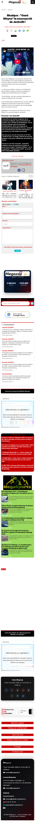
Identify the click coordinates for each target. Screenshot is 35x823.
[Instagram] (12, 690)
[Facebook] (6, 690)
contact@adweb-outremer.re (15, 799)
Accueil (3, 9)
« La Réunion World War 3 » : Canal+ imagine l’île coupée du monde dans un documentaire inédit (17, 453)
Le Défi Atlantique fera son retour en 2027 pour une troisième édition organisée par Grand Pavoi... (21, 498)
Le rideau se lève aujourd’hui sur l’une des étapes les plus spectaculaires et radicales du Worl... (21, 523)
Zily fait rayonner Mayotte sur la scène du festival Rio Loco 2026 (9, 195)
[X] (17, 690)
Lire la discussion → (8, 335)
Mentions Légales (17, 723)
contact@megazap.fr (12, 772)
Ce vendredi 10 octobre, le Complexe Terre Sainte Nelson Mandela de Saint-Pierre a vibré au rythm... (21, 537)
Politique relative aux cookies (17, 740)
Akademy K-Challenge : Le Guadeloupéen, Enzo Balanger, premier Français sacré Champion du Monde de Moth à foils (16, 546)
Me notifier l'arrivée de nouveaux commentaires (18, 247)
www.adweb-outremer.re (14, 805)
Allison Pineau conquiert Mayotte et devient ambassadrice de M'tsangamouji (17, 506)
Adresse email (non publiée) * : (11, 213)
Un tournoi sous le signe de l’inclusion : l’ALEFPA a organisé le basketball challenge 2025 (16, 532)
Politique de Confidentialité (17, 728)
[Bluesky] (23, 696)
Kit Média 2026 (17, 752)
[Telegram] (17, 696)
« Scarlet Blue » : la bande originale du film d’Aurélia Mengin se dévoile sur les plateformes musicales (26, 195)
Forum (3, 569)
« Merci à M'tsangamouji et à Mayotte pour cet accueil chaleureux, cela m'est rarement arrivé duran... (21, 510)
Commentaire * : (7, 228)
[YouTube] (23, 690)
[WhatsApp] (12, 696)
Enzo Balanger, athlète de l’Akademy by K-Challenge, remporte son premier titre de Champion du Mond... (21, 551)
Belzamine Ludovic (8, 160)
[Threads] (28, 690)
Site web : (5, 220)
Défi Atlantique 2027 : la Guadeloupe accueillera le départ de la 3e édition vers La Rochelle (17, 493)
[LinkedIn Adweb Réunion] (4, 808)
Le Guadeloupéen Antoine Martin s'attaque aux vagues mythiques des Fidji (16, 519)
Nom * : (4, 206)
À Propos (17, 747)
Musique (10, 9)
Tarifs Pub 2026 (17, 735)
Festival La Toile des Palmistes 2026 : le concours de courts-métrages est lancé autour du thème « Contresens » (17, 439)
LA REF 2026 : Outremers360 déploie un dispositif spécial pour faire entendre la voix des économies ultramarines (17, 467)
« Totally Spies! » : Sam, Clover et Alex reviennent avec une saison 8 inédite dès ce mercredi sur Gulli (17, 459)
